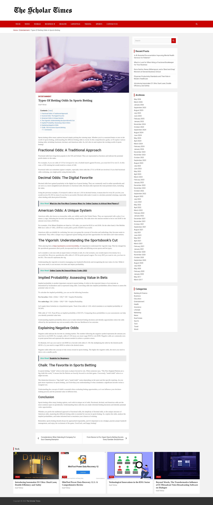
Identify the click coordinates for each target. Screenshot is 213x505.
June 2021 (138, 235)
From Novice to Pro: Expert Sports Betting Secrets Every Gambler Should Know (105, 438)
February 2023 (139, 180)
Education (137, 299)
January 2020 (139, 274)
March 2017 (138, 280)
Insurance (137, 307)
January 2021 (139, 249)
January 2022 (139, 216)
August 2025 (138, 110)
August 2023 (138, 163)
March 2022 (138, 210)
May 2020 (137, 269)
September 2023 (140, 160)
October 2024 (139, 127)
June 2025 (138, 116)
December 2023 (139, 152)
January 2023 (139, 183)
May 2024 (137, 138)
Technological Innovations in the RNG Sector (129, 482)
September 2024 (140, 130)
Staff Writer (42, 105)
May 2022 (137, 205)
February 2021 (139, 246)
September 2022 (140, 194)
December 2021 (139, 219)
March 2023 (138, 177)
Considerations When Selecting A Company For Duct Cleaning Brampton (58, 438)
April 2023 (137, 174)
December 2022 (139, 185)
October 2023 (139, 158)
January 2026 (139, 105)
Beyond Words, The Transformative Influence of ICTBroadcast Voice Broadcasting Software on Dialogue (177, 485)
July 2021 (137, 232)
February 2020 (139, 271)
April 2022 (137, 207)
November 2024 (140, 124)
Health (62, 24)
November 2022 (140, 188)
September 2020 (140, 260)
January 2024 (139, 149)
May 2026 (137, 99)
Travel (88, 24)
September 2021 (140, 227)
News (27, 24)
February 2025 (139, 119)
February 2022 (139, 213)
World (37, 24)
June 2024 (138, 135)
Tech (18, 24)
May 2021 (137, 238)
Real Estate (138, 318)
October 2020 (139, 257)
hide (50, 110)
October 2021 (139, 224)
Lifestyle (75, 24)
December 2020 (139, 252)
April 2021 (137, 241)
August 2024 (138, 133)
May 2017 (137, 277)
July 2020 (137, 266)
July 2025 (137, 113)
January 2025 (139, 121)
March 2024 (138, 144)
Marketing (137, 313)
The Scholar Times (33, 501)
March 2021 (138, 244)
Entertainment (44, 96)
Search (173, 40)
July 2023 (137, 166)
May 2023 (137, 171)
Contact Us (112, 24)
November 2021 (140, 221)
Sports (99, 24)
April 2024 (137, 141)
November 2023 (140, 155)
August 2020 (138, 263)
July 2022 (137, 199)
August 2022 (138, 196)
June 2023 (138, 169)
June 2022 (138, 202)
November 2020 (140, 255)
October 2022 (139, 191)
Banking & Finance (140, 293)
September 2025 (140, 108)
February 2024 (139, 146)
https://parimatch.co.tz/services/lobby (66, 246)
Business (49, 24)
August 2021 (138, 230)
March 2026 (138, 102)
